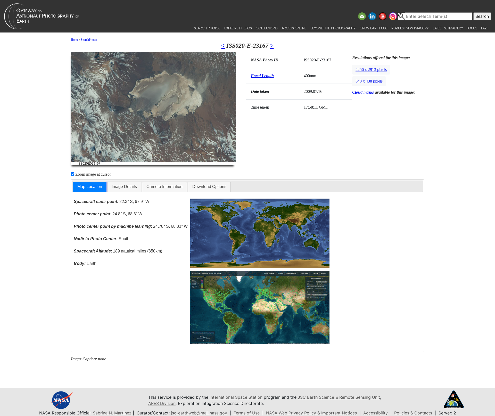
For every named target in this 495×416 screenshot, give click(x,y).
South (101, 238)
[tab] (89, 187)
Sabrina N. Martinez (112, 412)
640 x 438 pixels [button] (369, 81)
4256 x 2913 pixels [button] (371, 69)
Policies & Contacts (413, 412)
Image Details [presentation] (124, 186)
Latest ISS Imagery (448, 28)
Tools (472, 28)
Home (74, 40)
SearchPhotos (89, 40)
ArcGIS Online (294, 28)
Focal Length (262, 76)
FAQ (484, 28)
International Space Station (236, 397)
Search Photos (207, 28)
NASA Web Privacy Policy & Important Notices (311, 412)
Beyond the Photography (333, 28)
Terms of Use (247, 412)
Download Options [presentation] (209, 186)
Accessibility (375, 412)
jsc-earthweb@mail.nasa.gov (199, 412)
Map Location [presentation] (89, 186)
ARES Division (162, 403)
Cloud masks (363, 92)
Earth (85, 263)
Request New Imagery (410, 28)
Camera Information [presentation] (164, 186)
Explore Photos (238, 28)
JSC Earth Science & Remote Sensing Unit (339, 397)
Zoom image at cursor (92, 174)
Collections (266, 28)
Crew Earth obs (373, 28)
